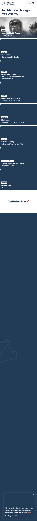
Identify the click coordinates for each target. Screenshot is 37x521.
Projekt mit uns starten (18, 201)
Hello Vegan (18, 114)
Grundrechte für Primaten (18, 27)
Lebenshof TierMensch (18, 92)
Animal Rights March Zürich (18, 158)
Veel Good (18, 49)
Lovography (18, 179)
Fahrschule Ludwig (18, 71)
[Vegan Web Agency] (8, 3)
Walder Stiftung (18, 136)
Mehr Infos (18, 516)
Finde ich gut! (8, 516)
